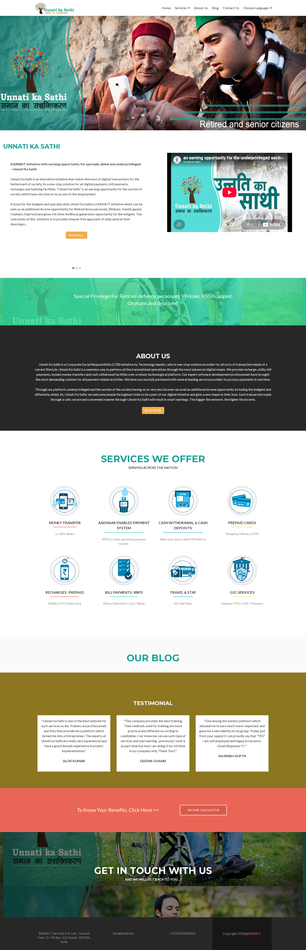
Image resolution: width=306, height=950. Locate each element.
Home (166, 8)
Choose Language (256, 8)
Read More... (76, 235)
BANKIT (254, 933)
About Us (201, 8)
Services (181, 8)
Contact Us (231, 8)
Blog (215, 8)
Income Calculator (203, 810)
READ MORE (153, 410)
